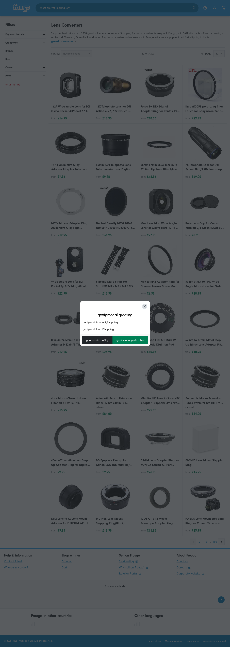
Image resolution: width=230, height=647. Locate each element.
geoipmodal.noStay (97, 340)
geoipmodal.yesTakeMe (130, 340)
